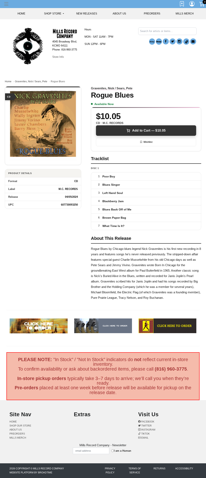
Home (8, 81)
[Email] (193, 41)
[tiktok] (186, 41)
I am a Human (122, 450)
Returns (159, 468)
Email (144, 437)
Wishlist (147, 142)
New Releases (86, 13)
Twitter (146, 425)
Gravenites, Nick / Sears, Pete (31, 81)
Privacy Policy (110, 470)
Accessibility (184, 468)
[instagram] (179, 41)
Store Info (58, 56)
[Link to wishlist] (182, 4)
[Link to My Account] (192, 4)
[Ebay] (152, 41)
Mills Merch (185, 13)
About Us (119, 13)
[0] (202, 5)
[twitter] (172, 41)
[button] (54, 13)
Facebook (147, 421)
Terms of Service (135, 470)
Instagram (148, 429)
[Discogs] (159, 41)
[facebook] (165, 41)
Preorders (152, 13)
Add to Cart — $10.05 (149, 130)
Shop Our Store (20, 425)
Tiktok (145, 433)
